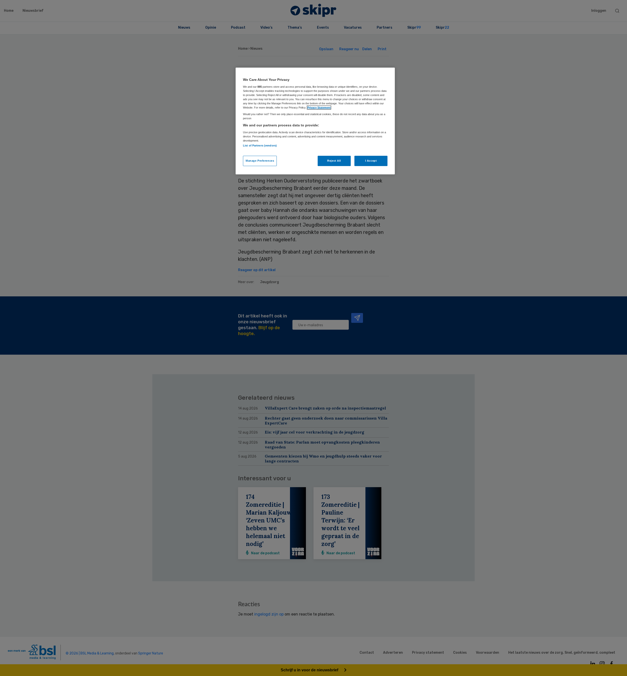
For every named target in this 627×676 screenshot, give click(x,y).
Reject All (334, 160)
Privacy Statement (319, 107)
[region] (315, 121)
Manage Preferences (260, 160)
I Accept (371, 160)
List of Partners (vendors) (260, 145)
